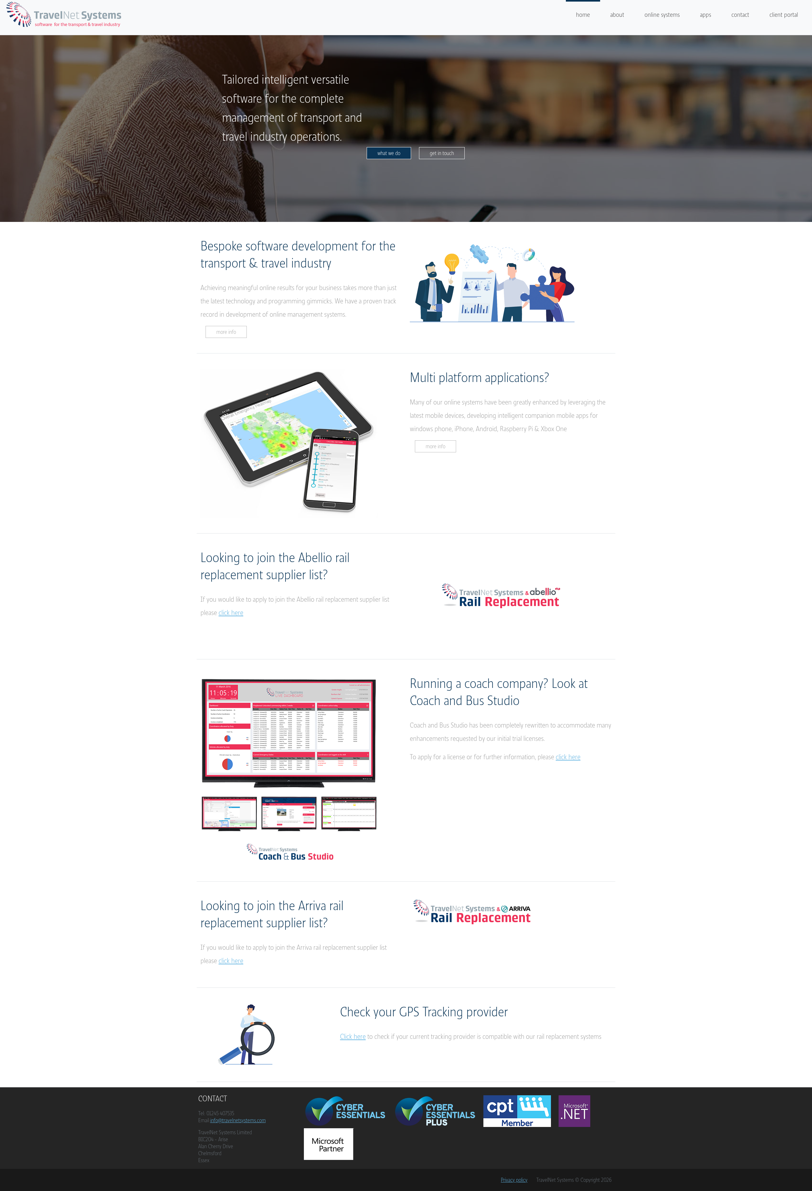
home (583, 15)
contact (740, 15)
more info (226, 331)
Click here (353, 1036)
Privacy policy (514, 1179)
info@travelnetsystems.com (238, 1120)
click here (231, 612)
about (617, 15)
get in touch (442, 153)
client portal (783, 15)
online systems (662, 15)
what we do (388, 153)
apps (705, 15)
